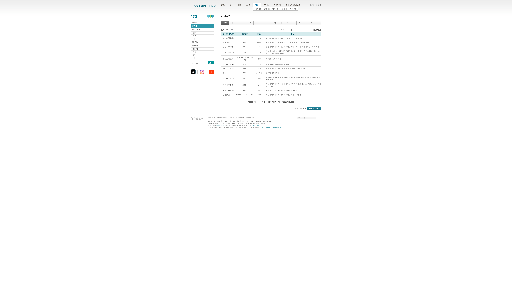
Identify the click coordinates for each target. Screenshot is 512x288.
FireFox (275, 127)
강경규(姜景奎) (228, 69)
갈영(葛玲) (226, 42)
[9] (275, 102)
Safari (278, 127)
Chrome (269, 127)
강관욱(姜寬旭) (228, 90)
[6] (268, 102)
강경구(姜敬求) (228, 64)
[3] (260, 102)
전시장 (195, 49)
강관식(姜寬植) (228, 85)
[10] (278, 102)
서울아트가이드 (221, 125)
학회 (194, 36)
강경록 (225, 73)
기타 (194, 39)
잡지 (194, 55)
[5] (265, 102)
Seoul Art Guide (256, 125)
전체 (225, 22)
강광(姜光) (226, 95)
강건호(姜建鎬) (228, 59)
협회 (194, 33)
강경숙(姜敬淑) (228, 78)
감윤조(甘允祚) (228, 47)
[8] (273, 102)
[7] (270, 102)
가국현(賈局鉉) (228, 38)
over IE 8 (264, 127)
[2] (257, 102)
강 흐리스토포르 (229, 52)
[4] (262, 102)
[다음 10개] (285, 102)
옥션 (194, 52)
